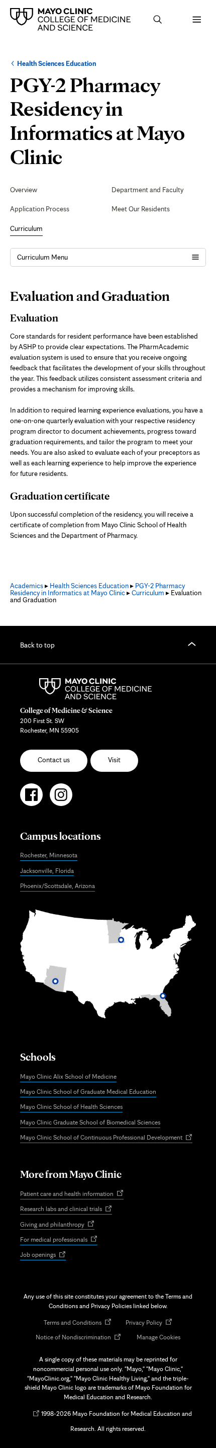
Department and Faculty (147, 190)
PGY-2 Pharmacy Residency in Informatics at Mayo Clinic (97, 589)
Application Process (39, 209)
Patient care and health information (72, 1194)
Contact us (54, 760)
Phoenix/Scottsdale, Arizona (57, 886)
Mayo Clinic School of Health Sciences (71, 1106)
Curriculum (26, 228)
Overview (23, 190)
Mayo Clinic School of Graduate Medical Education (88, 1091)
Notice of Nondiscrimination (78, 1337)
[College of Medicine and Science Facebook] (31, 799)
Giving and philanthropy (57, 1225)
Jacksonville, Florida (47, 870)
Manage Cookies (158, 1337)
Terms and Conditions (78, 1323)
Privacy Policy (149, 1323)
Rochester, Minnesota (48, 855)
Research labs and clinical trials (66, 1209)
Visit (114, 760)
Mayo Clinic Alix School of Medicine (68, 1076)
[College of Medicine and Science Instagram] (61, 799)
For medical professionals (58, 1240)
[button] (157, 19)
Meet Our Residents (141, 209)
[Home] (73, 19)
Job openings (43, 1255)
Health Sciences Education (56, 63)
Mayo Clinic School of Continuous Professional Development (106, 1138)
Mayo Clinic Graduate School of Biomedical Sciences (90, 1122)
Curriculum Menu (42, 257)
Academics (26, 586)
